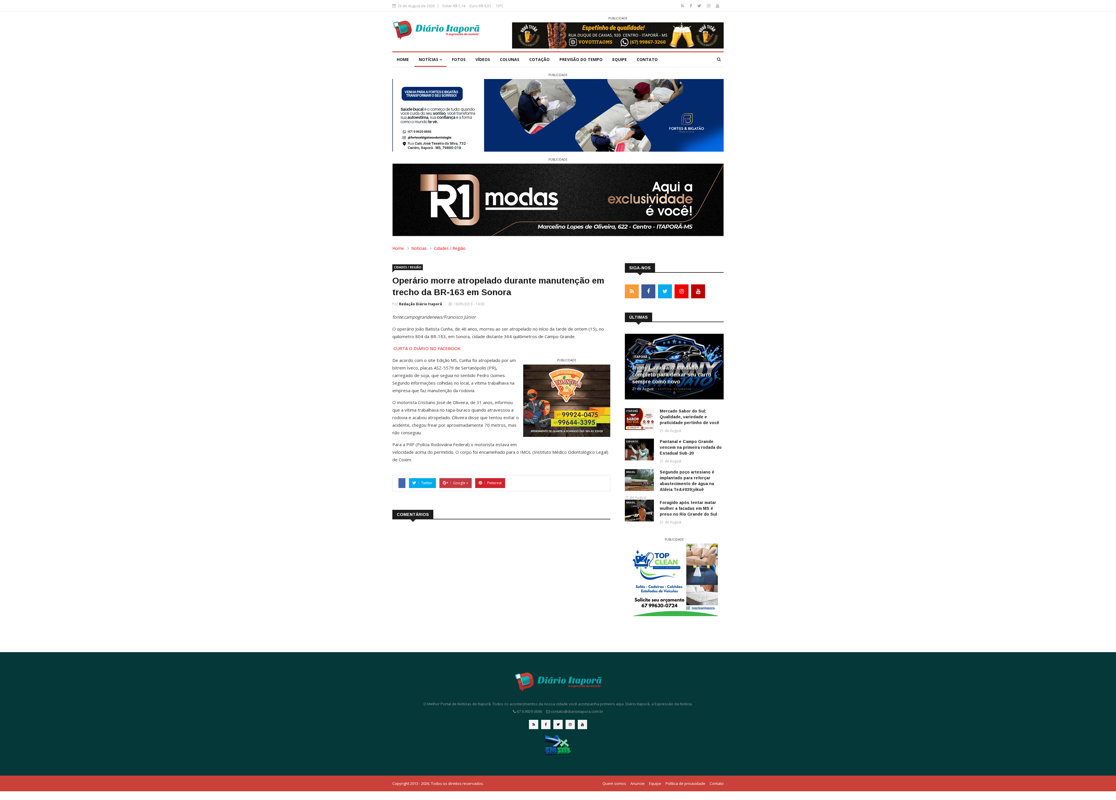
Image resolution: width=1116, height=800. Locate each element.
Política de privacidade (685, 783)
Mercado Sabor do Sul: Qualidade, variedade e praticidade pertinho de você (689, 417)
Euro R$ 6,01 (480, 5)
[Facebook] (691, 5)
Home (403, 59)
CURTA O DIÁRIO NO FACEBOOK (427, 348)
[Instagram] (709, 5)
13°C (500, 5)
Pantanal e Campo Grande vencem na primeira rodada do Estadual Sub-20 (691, 447)
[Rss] (683, 5)
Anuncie (637, 783)
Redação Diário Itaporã (420, 304)
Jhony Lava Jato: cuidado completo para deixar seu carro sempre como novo (671, 375)
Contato (647, 59)
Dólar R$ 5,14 (453, 5)
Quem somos (614, 783)
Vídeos (482, 59)
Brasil (630, 471)
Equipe (619, 59)
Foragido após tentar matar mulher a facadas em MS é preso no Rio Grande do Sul (688, 508)
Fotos (459, 59)
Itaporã (640, 357)
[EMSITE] (558, 744)
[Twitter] (700, 5)
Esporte (632, 441)
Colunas (509, 59)
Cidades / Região (450, 248)
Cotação (539, 59)
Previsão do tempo (580, 59)
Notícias (429, 59)
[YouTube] (717, 5)
